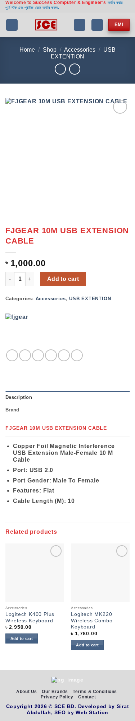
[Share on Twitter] (38, 355)
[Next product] (60, 69)
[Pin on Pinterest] (64, 355)
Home (27, 50)
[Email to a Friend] (51, 355)
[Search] (79, 25)
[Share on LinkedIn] (77, 355)
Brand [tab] (12, 410)
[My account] (97, 25)
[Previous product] (74, 69)
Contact (87, 696)
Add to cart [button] (21, 638)
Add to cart (63, 279)
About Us (26, 691)
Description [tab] (18, 397)
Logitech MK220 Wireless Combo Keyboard (91, 621)
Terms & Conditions (95, 691)
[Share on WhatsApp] (12, 355)
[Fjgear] (23, 331)
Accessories (79, 50)
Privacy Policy (57, 696)
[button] (12, 25)
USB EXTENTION (90, 298)
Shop (50, 50)
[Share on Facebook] (25, 355)
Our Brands (55, 691)
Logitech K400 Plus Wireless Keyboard (29, 617)
